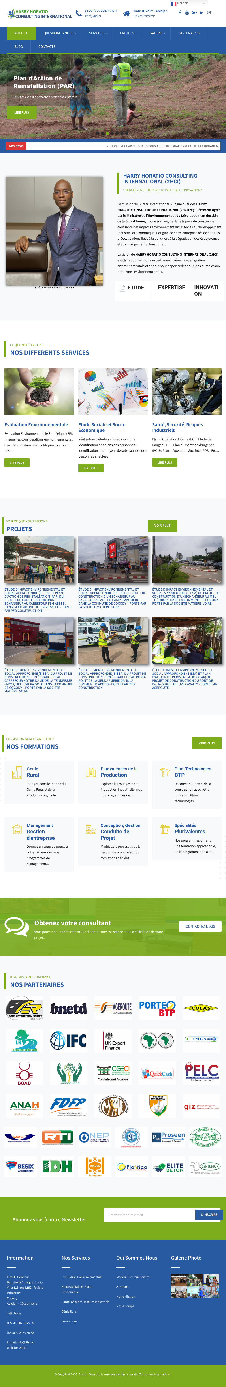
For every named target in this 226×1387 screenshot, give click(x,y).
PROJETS (127, 33)
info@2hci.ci (26, 1342)
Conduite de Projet (120, 832)
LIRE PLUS (28, 107)
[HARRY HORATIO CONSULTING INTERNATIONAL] (39, 4)
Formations (69, 1321)
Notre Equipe (125, 1306)
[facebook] (179, 12)
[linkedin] (201, 12)
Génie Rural (69, 1311)
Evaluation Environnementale (82, 1277)
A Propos (122, 1286)
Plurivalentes (190, 829)
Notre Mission (125, 1296)
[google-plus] (194, 12)
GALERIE (156, 33)
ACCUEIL (21, 33)
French (182, 3)
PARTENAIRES (189, 33)
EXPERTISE (171, 287)
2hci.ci (23, 1347)
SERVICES (96, 33)
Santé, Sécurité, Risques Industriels (85, 1302)
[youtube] (187, 12)
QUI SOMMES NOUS (58, 33)
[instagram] (209, 12)
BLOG (19, 47)
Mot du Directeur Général (133, 1277)
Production (119, 772)
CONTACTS (46, 47)
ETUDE (136, 288)
